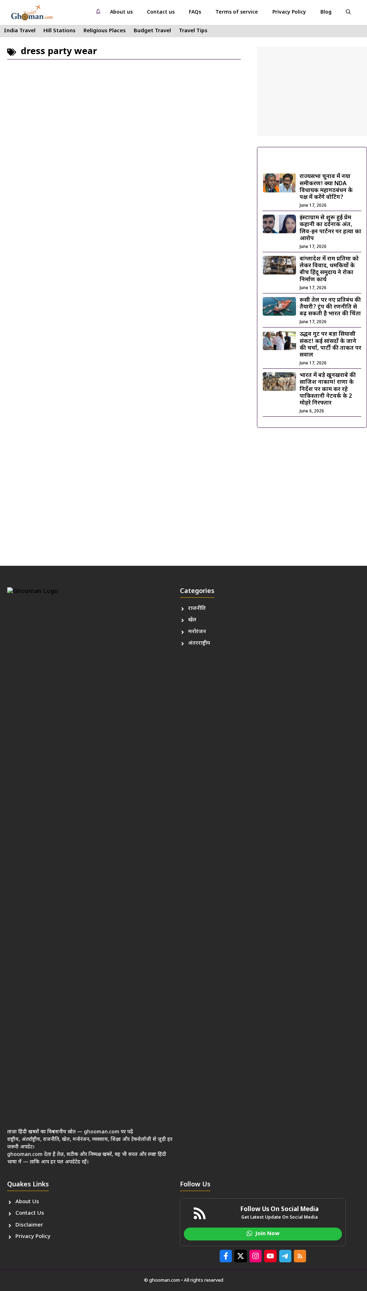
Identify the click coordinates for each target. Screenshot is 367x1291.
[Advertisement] (312, 91)
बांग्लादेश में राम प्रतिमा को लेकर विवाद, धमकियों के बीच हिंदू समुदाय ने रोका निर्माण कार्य (329, 269)
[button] (348, 12)
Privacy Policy (289, 12)
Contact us (161, 12)
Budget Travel (152, 31)
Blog (326, 12)
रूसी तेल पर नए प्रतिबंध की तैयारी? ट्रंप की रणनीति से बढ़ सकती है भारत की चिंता (330, 307)
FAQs (195, 12)
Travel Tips (193, 31)
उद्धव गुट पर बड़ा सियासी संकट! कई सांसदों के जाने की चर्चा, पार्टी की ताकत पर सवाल (330, 345)
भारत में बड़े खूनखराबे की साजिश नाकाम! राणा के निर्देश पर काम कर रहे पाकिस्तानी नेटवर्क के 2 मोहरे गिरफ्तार (328, 389)
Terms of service (236, 12)
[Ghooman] (32, 12)
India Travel (19, 31)
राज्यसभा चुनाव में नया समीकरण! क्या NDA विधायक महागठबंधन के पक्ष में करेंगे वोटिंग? (326, 187)
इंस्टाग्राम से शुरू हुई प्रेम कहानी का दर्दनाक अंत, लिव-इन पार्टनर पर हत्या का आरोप (330, 228)
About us (121, 12)
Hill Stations (59, 31)
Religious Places (105, 31)
